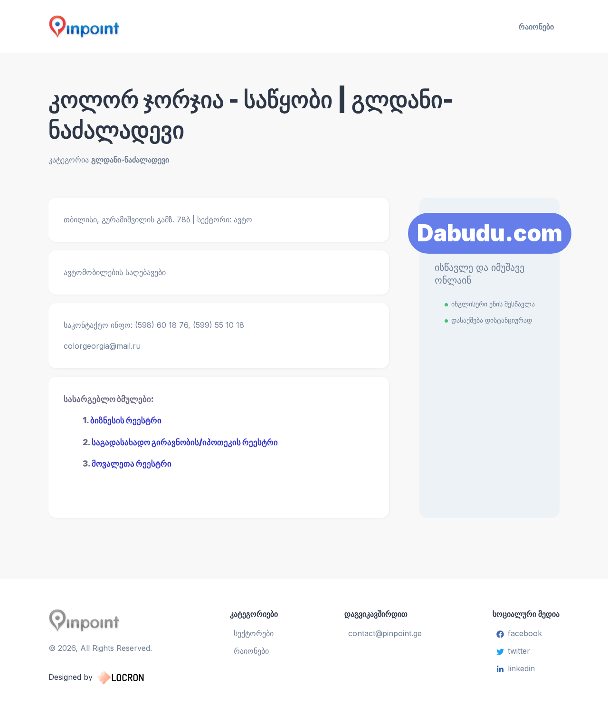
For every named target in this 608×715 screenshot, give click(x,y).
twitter (519, 651)
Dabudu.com (489, 233)
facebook (525, 633)
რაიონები (536, 26)
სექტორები (254, 633)
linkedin (521, 668)
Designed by (70, 677)
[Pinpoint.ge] (131, 26)
